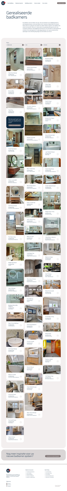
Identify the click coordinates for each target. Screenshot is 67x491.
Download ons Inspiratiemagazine (53, 456)
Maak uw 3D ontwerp (32, 91)
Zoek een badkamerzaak (49, 475)
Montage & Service (49, 473)
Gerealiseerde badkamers (30, 471)
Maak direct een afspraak (50, 477)
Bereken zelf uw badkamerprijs (15, 125)
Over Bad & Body (48, 471)
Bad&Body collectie (28, 3)
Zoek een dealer (37, 3)
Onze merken (44, 3)
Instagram (9, 486)
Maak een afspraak (61, 3)
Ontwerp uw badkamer (30, 475)
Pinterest (9, 483)
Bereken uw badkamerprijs (31, 477)
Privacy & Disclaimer (58, 485)
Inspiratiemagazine (30, 474)
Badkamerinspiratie (19, 3)
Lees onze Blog (29, 473)
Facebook (9, 484)
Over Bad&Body (10, 3)
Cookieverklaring (57, 486)
